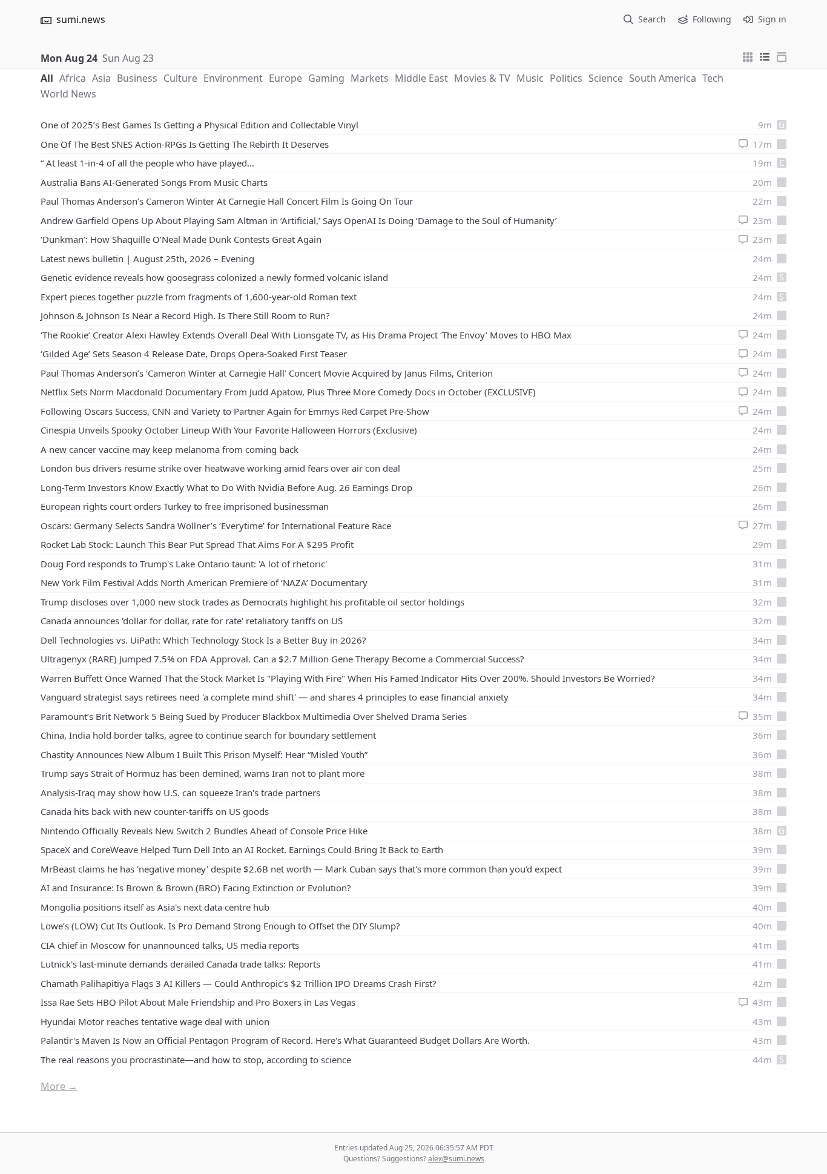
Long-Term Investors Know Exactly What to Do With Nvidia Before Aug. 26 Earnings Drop (226, 487)
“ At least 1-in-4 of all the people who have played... (147, 163)
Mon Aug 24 (69, 58)
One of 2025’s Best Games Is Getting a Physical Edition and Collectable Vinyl (199, 125)
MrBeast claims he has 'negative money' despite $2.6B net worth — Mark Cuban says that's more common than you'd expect (301, 869)
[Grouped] (748, 55)
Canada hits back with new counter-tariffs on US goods (155, 811)
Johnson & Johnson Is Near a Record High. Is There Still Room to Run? (185, 315)
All (47, 78)
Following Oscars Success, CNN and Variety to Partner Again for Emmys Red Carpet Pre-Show (235, 411)
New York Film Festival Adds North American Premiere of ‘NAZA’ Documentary (204, 582)
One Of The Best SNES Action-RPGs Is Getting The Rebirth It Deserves (185, 144)
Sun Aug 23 (128, 58)
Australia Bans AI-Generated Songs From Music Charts (154, 182)
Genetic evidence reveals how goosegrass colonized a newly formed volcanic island (214, 277)
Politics (566, 78)
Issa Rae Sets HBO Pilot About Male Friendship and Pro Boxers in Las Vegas (198, 1002)
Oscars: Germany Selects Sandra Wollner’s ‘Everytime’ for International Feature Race (216, 525)
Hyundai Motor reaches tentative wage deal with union (155, 1021)
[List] (764, 55)
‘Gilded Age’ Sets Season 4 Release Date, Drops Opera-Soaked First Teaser (194, 354)
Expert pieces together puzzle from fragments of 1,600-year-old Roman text (199, 297)
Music (530, 78)
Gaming (326, 78)
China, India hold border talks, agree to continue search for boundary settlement (208, 735)
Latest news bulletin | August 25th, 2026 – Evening (147, 258)
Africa (72, 78)
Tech (712, 78)
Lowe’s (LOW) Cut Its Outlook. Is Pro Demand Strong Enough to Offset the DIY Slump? (220, 926)
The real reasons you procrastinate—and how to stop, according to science (196, 1060)
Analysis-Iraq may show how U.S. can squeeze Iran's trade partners (180, 793)
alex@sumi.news (456, 1158)
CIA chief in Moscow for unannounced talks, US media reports (170, 945)
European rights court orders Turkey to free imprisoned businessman (185, 506)
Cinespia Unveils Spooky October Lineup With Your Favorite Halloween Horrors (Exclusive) (229, 430)
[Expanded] (781, 55)
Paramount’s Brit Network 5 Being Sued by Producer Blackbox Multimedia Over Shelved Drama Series (254, 716)
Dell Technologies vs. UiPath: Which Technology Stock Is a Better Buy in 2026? (203, 640)
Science (605, 78)
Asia (101, 78)
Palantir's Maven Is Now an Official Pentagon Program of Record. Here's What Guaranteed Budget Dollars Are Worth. (285, 1040)
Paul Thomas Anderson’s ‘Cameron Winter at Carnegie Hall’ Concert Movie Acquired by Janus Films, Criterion (267, 373)
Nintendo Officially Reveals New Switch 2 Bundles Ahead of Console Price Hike (204, 831)
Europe (285, 78)
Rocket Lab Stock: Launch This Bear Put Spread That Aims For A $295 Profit (197, 544)
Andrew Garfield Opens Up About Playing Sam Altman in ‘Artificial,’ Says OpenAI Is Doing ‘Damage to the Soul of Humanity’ (299, 220)
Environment (233, 78)
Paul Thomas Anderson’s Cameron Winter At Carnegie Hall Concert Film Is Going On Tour (227, 201)
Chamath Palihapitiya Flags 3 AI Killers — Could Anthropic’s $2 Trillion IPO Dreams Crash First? (239, 983)
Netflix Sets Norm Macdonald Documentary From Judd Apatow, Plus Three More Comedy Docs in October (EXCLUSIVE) (288, 392)
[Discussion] (743, 143)
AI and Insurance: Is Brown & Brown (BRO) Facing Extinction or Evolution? (196, 888)
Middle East (421, 78)
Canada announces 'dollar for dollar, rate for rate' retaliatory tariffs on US (192, 621)
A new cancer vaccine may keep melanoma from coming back (169, 449)
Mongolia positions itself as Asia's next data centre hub (155, 907)
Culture (180, 78)
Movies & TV (482, 78)
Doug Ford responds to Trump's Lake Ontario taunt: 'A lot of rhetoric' (184, 564)
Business (137, 78)
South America (662, 78)
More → (59, 1086)
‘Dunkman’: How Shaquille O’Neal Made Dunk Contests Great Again (181, 239)
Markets (370, 78)
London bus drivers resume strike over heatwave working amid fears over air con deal (220, 468)
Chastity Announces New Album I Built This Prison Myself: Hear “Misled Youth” (204, 754)
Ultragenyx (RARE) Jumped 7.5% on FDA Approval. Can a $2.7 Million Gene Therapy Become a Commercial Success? (282, 659)
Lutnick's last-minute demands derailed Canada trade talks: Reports (180, 964)
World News (68, 94)
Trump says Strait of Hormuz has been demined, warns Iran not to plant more (202, 773)
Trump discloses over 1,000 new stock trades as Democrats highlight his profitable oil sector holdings (252, 602)
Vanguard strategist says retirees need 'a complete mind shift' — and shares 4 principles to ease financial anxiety (275, 697)
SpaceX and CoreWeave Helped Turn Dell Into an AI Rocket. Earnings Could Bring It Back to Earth (242, 849)
